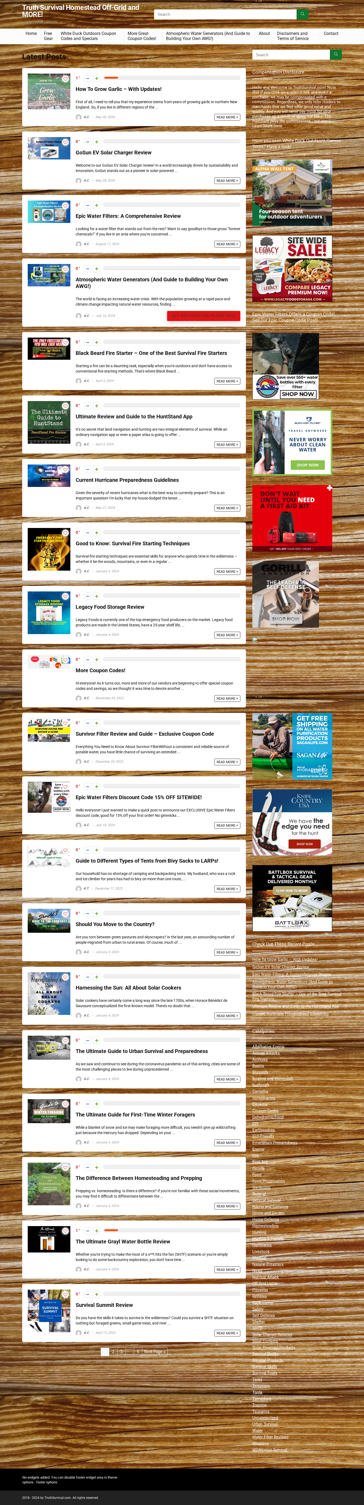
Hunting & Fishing (268, 1238)
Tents (257, 1379)
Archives (260, 1059)
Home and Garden (268, 1213)
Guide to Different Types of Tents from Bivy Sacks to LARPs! (147, 861)
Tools (257, 1392)
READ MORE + (227, 117)
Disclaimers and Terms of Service (293, 36)
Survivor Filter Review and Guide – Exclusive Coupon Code (145, 734)
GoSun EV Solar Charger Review (114, 153)
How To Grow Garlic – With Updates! (118, 89)
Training (259, 1405)
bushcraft (260, 1085)
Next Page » (154, 1351)
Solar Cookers (265, 1341)
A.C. (86, 117)
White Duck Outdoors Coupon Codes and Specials (88, 36)
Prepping (260, 1289)
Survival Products (267, 1360)
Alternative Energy (268, 1046)
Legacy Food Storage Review (110, 607)
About (264, 33)
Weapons (260, 1443)
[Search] (303, 14)
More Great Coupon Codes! (142, 36)
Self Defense (263, 1315)
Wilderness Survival (269, 1449)
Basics (258, 1065)
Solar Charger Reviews (272, 1334)
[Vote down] (87, 78)
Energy (258, 1149)
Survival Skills (264, 1366)
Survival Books (265, 1353)
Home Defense (265, 1219)
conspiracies (263, 1097)
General (259, 1193)
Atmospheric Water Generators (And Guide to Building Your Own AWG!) (208, 36)
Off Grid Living (264, 1283)
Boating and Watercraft (272, 1078)
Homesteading (265, 1225)
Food (256, 1174)
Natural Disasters (268, 1264)
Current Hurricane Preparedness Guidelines (127, 480)
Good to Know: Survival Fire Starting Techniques (133, 544)
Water (257, 1430)
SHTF (257, 1328)
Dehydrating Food (268, 1117)
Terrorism (261, 1385)
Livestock (261, 1251)
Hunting (259, 1232)
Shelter (258, 1321)
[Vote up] (96, 78)
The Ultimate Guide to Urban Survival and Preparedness (142, 1051)
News (257, 1270)
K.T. (86, 888)
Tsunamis (261, 1411)
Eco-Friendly (263, 1136)
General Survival (266, 1200)
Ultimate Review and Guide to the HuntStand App (134, 417)
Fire (255, 1155)
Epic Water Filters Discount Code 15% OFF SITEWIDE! (139, 797)
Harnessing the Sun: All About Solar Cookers (128, 988)
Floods (258, 1168)
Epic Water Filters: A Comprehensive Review (128, 216)
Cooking (259, 1104)
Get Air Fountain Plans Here (204, 315)
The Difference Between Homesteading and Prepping (139, 1178)
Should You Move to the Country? (115, 924)
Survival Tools (264, 1373)
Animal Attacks (266, 1053)
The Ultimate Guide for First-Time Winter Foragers (135, 1115)
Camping (260, 1091)
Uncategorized (265, 1417)
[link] (285, 335)
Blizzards (260, 1072)
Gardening (261, 1187)
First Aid (259, 1161)
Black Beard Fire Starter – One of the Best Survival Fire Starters (151, 353)
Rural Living (262, 1302)
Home (31, 33)
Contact (331, 33)
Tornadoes (261, 1398)
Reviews (259, 1296)
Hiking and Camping (270, 1206)
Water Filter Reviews (270, 1437)
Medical (259, 1257)
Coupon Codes (265, 1110)
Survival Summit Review (104, 1305)
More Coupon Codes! (100, 670)
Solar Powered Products (273, 1347)
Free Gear (48, 36)
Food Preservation (268, 1181)
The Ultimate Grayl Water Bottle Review (123, 1242)
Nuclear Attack (265, 1277)
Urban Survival (265, 1424)
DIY (255, 1123)
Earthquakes (263, 1129)
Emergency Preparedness (274, 1142)
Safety (258, 1309)
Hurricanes (262, 1245)
